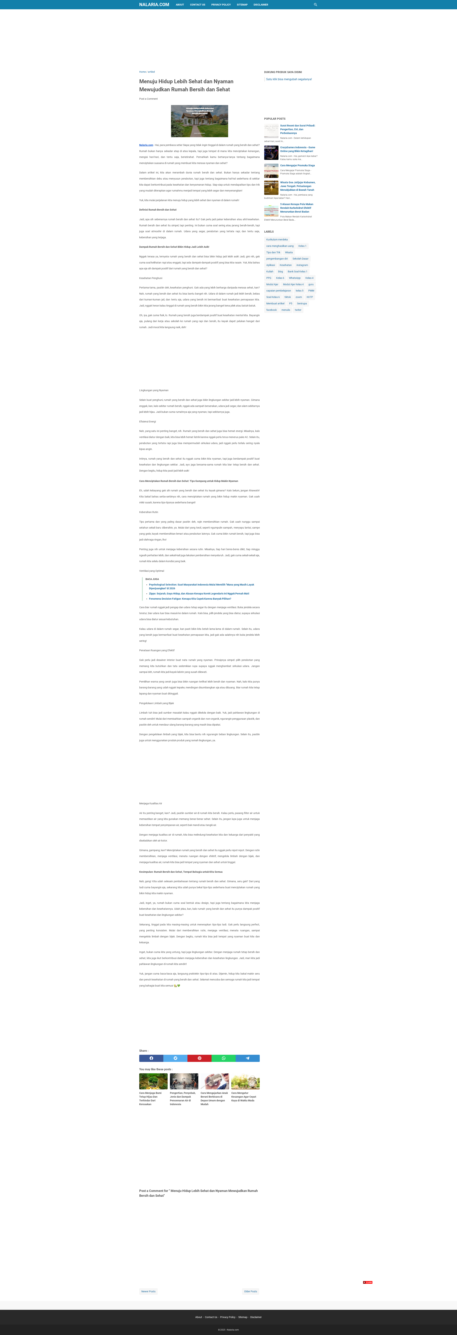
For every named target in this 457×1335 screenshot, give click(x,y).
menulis (286, 309)
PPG (268, 278)
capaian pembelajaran (278, 290)
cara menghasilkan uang (280, 246)
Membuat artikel (275, 303)
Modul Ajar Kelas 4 (293, 284)
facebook (271, 309)
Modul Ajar (272, 284)
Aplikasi (270, 265)
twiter (298, 309)
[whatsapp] (224, 1058)
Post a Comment (148, 98)
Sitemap (242, 4)
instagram (302, 265)
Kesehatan (286, 265)
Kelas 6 (280, 278)
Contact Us (197, 4)
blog (280, 271)
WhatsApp (295, 278)
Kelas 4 (309, 278)
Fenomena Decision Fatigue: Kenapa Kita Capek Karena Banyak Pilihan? (190, 598)
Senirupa (302, 303)
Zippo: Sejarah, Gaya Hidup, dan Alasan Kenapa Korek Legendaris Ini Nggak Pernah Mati (199, 593)
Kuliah (269, 271)
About (180, 4)
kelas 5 (299, 290)
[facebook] (151, 1058)
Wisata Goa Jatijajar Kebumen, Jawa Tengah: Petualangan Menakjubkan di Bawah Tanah (297, 186)
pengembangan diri (277, 258)
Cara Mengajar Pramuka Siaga (297, 165)
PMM (311, 290)
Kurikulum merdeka (277, 239)
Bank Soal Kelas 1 (297, 271)
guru (311, 284)
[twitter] (175, 1058)
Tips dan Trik (273, 252)
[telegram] (248, 1058)
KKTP (310, 297)
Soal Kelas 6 (273, 297)
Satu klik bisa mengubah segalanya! (289, 79)
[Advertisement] (228, 40)
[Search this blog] (315, 5)
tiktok (288, 297)
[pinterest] (199, 1058)
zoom (299, 297)
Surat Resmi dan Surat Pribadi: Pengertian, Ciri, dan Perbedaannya (297, 129)
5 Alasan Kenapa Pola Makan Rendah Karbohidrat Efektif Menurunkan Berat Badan (296, 208)
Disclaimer (261, 4)
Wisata (289, 252)
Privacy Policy (221, 4)
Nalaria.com (154, 4)
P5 (290, 303)
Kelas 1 (302, 246)
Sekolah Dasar (300, 258)
